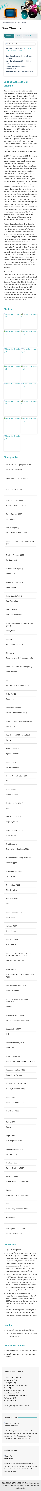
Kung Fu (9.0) (11, 1383)
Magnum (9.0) (11, 1398)
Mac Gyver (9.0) (11, 1380)
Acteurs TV (12, 22)
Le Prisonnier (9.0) (12, 1393)
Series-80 (5, 22)
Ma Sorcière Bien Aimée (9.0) (16, 1385)
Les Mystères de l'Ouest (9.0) (16, 1395)
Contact (13, 1485)
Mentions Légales (23, 1485)
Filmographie (28, 35)
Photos (18, 35)
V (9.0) (8, 1388)
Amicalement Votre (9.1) (14, 1377)
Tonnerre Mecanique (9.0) (15, 1390)
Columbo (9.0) (11, 1400)
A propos (6, 1485)
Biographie (9, 35)
